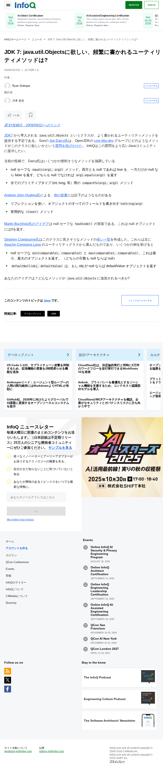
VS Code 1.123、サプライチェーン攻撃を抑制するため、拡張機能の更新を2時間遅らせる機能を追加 (38, 368)
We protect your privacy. (20, 519)
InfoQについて (15, 589)
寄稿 (8, 575)
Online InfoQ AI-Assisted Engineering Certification (102, 610)
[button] (36, 511)
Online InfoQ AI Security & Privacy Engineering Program (104, 552)
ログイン (11, 555)
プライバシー (117, 761)
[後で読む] (30, 115)
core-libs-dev (104, 140)
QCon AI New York (104, 638)
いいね (16, 115)
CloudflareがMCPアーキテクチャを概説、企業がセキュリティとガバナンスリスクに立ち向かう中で (109, 403)
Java (47, 300)
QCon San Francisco (98, 626)
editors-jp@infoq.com (51, 751)
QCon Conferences (17, 562)
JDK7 (8, 135)
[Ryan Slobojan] (7, 86)
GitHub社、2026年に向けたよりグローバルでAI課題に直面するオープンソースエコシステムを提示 (38, 403)
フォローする (151, 85)
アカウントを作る (17, 548)
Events (10, 569)
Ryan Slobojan (21, 85)
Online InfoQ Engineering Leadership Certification (100, 589)
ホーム (10, 541)
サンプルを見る (60, 447)
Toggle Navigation (8, 5)
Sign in (151, 5)
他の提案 (60, 195)
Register (134, 5)
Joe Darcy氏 (58, 140)
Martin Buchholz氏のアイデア (26, 224)
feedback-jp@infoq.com (18, 751)
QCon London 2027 (105, 648)
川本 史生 (18, 100)
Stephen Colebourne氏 (21, 239)
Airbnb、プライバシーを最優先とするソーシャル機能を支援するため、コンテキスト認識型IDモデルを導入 (109, 386)
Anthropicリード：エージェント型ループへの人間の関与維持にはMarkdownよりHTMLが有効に (38, 386)
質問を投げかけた (68, 146)
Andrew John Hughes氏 (22, 195)
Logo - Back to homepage (25, 4)
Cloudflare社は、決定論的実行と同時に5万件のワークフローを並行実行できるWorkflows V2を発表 (108, 368)
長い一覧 (103, 239)
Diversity (11, 602)
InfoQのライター (16, 582)
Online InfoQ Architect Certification (100, 571)
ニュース (37, 39)
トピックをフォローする (140, 300)
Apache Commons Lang (22, 244)
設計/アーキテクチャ (94, 355)
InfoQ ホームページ (15, 39)
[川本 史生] (7, 101)
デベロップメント (32, 313)
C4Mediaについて (17, 596)
